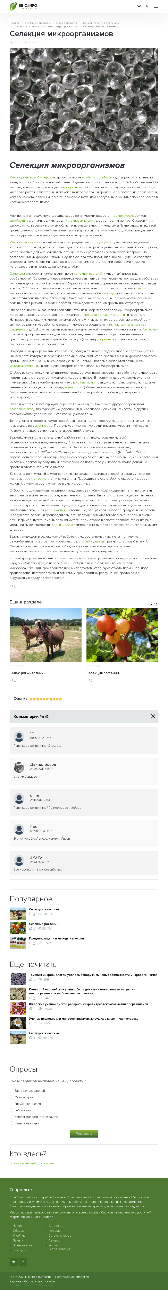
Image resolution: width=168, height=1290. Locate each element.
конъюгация (74, 387)
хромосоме (44, 426)
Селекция (17, 274)
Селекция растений (102, 673)
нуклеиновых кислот (79, 221)
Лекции (18, 1240)
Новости (18, 1226)
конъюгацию (85, 382)
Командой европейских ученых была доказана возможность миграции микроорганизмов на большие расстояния (82, 991)
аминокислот (123, 216)
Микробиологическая (26, 242)
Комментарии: (32, 716)
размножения (55, 510)
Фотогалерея (24, 1097)
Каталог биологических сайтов (36, 1117)
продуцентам (104, 242)
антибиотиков (20, 221)
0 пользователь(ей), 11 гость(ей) (32, 1163)
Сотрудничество (60, 1235)
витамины (138, 324)
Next (156, 604)
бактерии (44, 177)
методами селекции (25, 366)
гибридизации (95, 541)
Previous (151, 604)
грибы (86, 177)
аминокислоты (119, 324)
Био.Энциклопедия (28, 1104)
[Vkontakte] (139, 6)
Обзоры (18, 1230)
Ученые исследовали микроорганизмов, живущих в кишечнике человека (83, 1018)
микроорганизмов (72, 187)
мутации (110, 293)
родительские (35, 479)
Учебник (19, 1235)
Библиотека (23, 1110)
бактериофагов (21, 409)
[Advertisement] (84, 208)
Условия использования (59, 1247)
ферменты (18, 329)
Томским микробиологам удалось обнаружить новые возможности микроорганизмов (93, 975)
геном (141, 288)
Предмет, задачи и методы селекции (56, 938)
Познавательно (23, 1245)
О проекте (56, 1226)
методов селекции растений (105, 315)
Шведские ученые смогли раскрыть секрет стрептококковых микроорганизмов (88, 1004)
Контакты (55, 1230)
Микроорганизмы (23, 177)
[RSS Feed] (146, 6)
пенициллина (63, 525)
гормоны (105, 339)
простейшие (102, 177)
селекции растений (88, 274)
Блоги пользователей (30, 1091)
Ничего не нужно (27, 1123)
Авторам (54, 1240)
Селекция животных (26, 673)
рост (122, 500)
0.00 (39, 42)
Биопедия (19, 1250)
